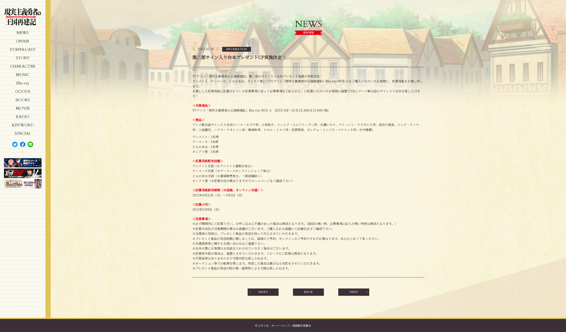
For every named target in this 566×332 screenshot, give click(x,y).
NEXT (263, 292)
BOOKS (22, 100)
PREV (354, 292)
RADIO (22, 117)
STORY (23, 58)
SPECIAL (23, 133)
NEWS (23, 33)
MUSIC (22, 75)
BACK (308, 292)
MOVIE (23, 108)
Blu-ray (22, 83)
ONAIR (22, 41)
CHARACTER (22, 66)
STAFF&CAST (23, 49)
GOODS (22, 91)
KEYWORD (23, 125)
